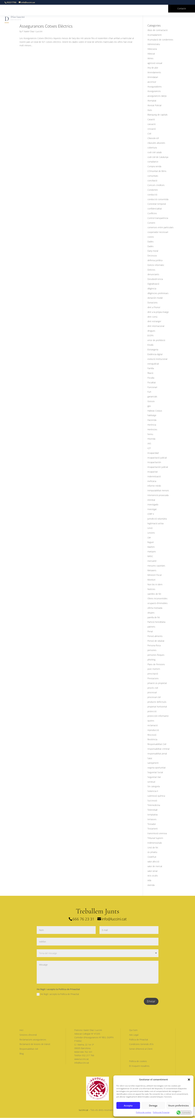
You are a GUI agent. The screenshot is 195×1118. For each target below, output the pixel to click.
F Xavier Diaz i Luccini (32, 31)
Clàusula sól (153, 138)
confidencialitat (154, 208)
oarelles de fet (154, 593)
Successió (152, 800)
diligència (151, 288)
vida (149, 880)
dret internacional (155, 326)
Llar (149, 537)
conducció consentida (157, 199)
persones (151, 650)
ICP (149, 448)
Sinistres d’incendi (28, 1034)
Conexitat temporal (156, 203)
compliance (152, 161)
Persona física (154, 645)
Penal (150, 631)
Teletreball (152, 809)
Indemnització (154, 476)
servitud (151, 781)
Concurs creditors (156, 185)
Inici (21, 1030)
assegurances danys (157, 95)
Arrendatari (152, 77)
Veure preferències (178, 1105)
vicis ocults (152, 875)
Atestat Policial (154, 105)
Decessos (152, 255)
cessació (151, 128)
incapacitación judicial (157, 467)
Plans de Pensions (156, 664)
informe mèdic (154, 485)
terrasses (151, 819)
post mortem (153, 668)
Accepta (128, 1105)
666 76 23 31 (83, 918)
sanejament (153, 762)
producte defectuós (156, 701)
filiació (150, 373)
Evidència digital (154, 354)
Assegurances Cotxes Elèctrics (46, 26)
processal (152, 692)
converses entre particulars (160, 227)
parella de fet (153, 617)
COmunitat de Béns (156, 171)
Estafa (150, 344)
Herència (151, 424)
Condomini (152, 189)
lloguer (150, 542)
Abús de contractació (157, 30)
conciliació (152, 180)
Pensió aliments (155, 636)
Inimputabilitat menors (158, 490)
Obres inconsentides (157, 598)
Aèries (150, 58)
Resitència (152, 739)
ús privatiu (152, 852)
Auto (149, 110)
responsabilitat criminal (158, 748)
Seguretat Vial (154, 777)
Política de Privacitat (161, 1112)
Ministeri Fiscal (154, 574)
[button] (188, 1079)
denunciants (153, 274)
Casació (151, 119)
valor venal (152, 871)
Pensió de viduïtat (155, 640)
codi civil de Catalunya (157, 157)
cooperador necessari (157, 232)
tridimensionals (154, 842)
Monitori (151, 579)
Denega (153, 1105)
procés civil (152, 687)
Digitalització (153, 283)
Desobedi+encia (155, 279)
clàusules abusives (156, 142)
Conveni (151, 222)
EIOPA (150, 335)
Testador (151, 824)
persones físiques (155, 654)
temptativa (152, 814)
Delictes (151, 269)
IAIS (149, 443)
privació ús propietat (157, 683)
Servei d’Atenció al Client (140, 1048)
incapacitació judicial (157, 457)
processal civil (154, 697)
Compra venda (154, 166)
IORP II (150, 513)
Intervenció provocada (157, 495)
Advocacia (152, 48)
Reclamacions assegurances (33, 1039)
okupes (150, 612)
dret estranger (154, 321)
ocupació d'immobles (157, 603)
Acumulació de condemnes (160, 39)
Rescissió (151, 734)
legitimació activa (155, 523)
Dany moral (152, 250)
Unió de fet (152, 847)
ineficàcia (151, 481)
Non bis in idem (154, 584)
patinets (151, 626)
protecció (151, 711)
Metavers (151, 570)
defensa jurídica (154, 260)
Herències (152, 429)
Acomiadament (154, 34)
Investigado (152, 504)
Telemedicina (153, 805)
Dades (150, 241)
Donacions (152, 302)
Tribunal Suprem (155, 838)
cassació (151, 124)
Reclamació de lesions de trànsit (35, 1044)
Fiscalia (150, 377)
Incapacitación (154, 462)
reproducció (153, 730)
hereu (150, 434)
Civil (149, 133)
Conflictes (152, 213)
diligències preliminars (157, 293)
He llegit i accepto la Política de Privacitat (59, 994)
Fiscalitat (151, 382)
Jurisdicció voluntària (157, 518)
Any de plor (152, 67)
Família (150, 368)
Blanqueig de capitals (157, 114)
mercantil (151, 560)
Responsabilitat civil (29, 1048)
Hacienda (151, 420)
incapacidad (153, 452)
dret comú (152, 316)
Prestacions (153, 678)
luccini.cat (83, 1110)
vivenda (150, 885)
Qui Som (133, 1030)
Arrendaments (154, 72)
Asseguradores (154, 86)
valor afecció (153, 861)
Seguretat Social (155, 772)
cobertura (152, 147)
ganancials (152, 396)
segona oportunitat (156, 767)
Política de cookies (143, 1112)
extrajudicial (153, 363)
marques (151, 551)
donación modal (155, 297)
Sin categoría (153, 786)
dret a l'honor (153, 307)
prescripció (152, 673)
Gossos (151, 401)
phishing (151, 659)
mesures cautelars (156, 565)
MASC (150, 556)
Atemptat (151, 100)
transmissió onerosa (157, 833)
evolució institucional (157, 359)
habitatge (151, 415)
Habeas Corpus (154, 410)
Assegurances (154, 91)
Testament (152, 828)
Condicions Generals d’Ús (141, 1044)
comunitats (152, 175)
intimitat (151, 499)
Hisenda (151, 438)
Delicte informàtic (155, 265)
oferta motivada (154, 607)
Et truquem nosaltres (139, 1065)
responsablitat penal (157, 753)
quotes (150, 720)
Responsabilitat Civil (156, 744)
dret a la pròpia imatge (158, 312)
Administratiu (153, 44)
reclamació (152, 725)
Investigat (152, 509)
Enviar (151, 1001)
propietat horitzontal (157, 706)
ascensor (151, 81)
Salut (149, 758)
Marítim (151, 546)
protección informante (158, 715)
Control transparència (157, 218)
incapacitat (152, 471)
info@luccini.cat (114, 918)
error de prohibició (156, 340)
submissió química (156, 795)
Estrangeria (152, 349)
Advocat (151, 53)
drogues (151, 330)
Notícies (151, 589)
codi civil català (154, 152)
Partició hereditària (156, 621)
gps (149, 405)
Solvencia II (152, 791)
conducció (152, 194)
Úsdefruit (151, 856)
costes (150, 236)
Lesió (149, 528)
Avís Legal (133, 1034)
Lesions (151, 532)
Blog (22, 1053)
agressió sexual (154, 63)
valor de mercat (154, 866)
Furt (149, 391)
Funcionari (152, 387)
